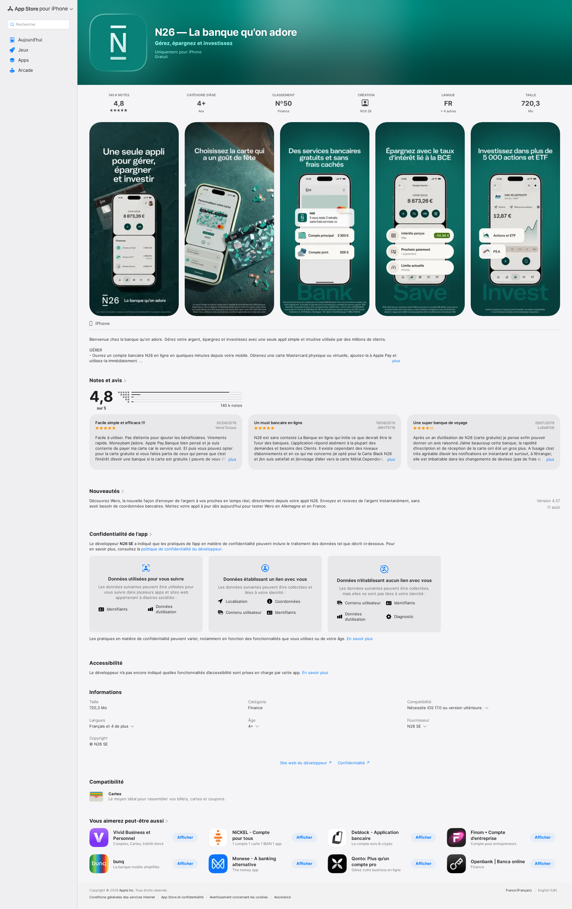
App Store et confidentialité (182, 897)
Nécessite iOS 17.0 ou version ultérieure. (445, 707)
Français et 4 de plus (108, 726)
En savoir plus (360, 638)
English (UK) (547, 890)
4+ (250, 726)
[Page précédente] (83, 218)
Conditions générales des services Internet (122, 897)
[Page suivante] (566, 218)
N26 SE (414, 726)
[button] (38, 39)
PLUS (232, 459)
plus (396, 360)
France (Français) (519, 890)
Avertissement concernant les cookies (239, 897)
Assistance (282, 897)
